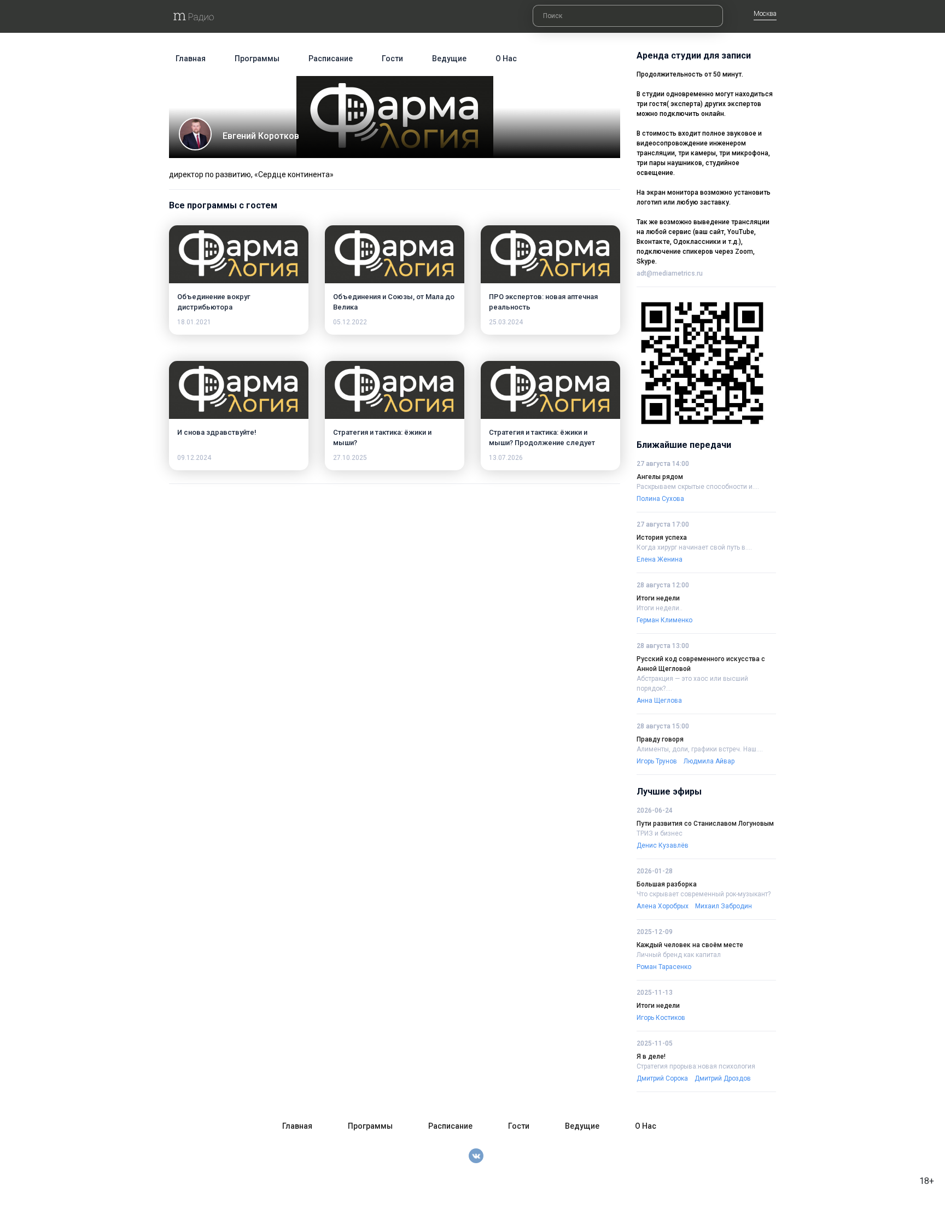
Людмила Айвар (709, 761)
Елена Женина (659, 559)
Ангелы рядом (660, 477)
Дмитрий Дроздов (723, 1078)
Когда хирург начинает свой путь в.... (694, 547)
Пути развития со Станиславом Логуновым (705, 823)
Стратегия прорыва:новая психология (696, 1066)
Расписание (330, 58)
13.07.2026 (506, 458)
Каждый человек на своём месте (690, 945)
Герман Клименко (664, 620)
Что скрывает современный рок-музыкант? (704, 894)
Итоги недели (658, 598)
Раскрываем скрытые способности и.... (698, 487)
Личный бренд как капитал (679, 955)
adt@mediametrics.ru (670, 273)
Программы (257, 58)
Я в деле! (651, 1056)
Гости (392, 58)
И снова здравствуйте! (216, 432)
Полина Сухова (660, 499)
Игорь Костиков (661, 1018)
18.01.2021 (194, 322)
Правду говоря (660, 739)
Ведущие (449, 58)
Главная (191, 58)
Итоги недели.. (659, 608)
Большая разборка (667, 884)
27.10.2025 (350, 458)
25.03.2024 (506, 322)
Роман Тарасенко (664, 967)
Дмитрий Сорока (662, 1078)
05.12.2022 (350, 322)
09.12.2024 (194, 458)
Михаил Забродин (723, 906)
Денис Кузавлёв (663, 845)
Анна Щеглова (659, 700)
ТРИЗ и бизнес (659, 833)
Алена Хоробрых (663, 906)
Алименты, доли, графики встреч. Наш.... (700, 749)
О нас (506, 58)
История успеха (662, 537)
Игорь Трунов (657, 761)
